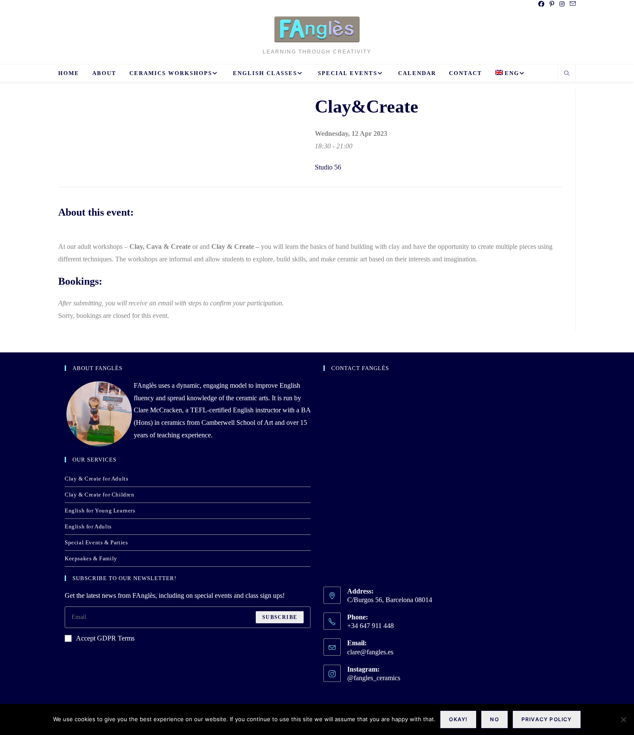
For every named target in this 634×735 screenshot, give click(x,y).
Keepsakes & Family (91, 558)
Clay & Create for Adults (96, 478)
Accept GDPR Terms (105, 638)
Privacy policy (546, 719)
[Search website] (567, 74)
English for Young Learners (100, 510)
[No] (623, 719)
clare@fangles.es (370, 652)
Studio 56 (328, 167)
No (494, 719)
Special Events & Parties (96, 542)
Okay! (458, 719)
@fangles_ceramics (373, 678)
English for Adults (88, 526)
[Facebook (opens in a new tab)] (541, 4)
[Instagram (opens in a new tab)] (562, 4)
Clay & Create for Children (100, 494)
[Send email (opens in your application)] (571, 4)
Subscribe (279, 617)
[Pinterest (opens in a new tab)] (552, 4)
